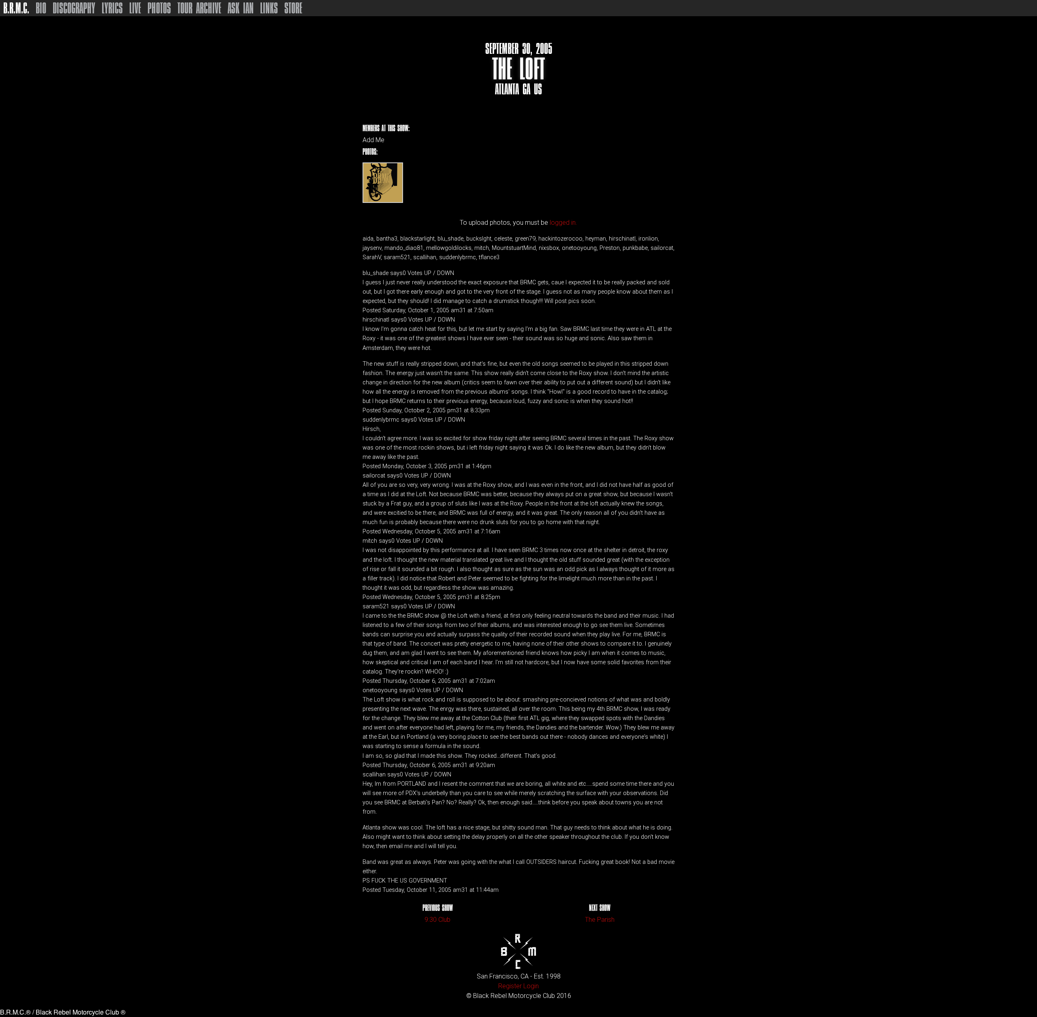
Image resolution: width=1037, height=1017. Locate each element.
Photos (159, 8)
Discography (74, 8)
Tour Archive (199, 8)
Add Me (373, 140)
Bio (41, 8)
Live (135, 8)
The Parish (600, 919)
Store (293, 8)
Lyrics (112, 8)
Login (531, 986)
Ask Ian (241, 8)
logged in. (563, 222)
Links (269, 8)
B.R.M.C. (16, 8)
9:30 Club (437, 919)
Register (510, 986)
